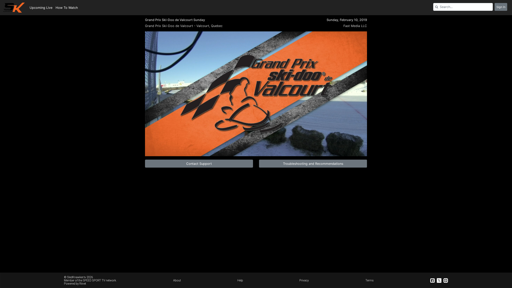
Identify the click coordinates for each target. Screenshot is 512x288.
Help (240, 280)
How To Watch (67, 8)
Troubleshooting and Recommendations (313, 164)
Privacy (304, 280)
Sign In (500, 7)
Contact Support (199, 164)
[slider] (256, 143)
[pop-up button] (354, 150)
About (177, 280)
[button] (257, 94)
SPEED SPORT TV (94, 280)
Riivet (82, 283)
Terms (369, 280)
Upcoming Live (41, 8)
